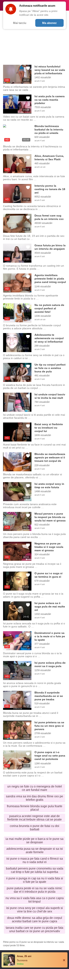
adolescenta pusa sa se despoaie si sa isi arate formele (34, 850)
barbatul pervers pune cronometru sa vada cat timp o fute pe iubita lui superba (34, 870)
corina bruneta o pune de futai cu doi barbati (34, 827)
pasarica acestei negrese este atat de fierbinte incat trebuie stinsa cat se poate (34, 817)
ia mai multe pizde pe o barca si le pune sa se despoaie (34, 840)
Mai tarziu (19, 22)
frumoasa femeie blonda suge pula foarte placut (34, 808)
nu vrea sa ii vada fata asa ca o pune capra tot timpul (35, 899)
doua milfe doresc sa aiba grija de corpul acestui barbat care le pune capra (34, 919)
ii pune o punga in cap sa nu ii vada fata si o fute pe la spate (34, 880)
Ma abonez (49, 22)
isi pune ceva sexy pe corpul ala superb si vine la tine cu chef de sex (34, 909)
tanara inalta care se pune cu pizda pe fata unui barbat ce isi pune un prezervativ (34, 929)
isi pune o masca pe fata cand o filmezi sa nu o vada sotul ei (34, 860)
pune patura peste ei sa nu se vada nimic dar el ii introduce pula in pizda (34, 890)
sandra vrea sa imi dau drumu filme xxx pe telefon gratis (34, 798)
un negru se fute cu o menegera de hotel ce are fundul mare (34, 788)
